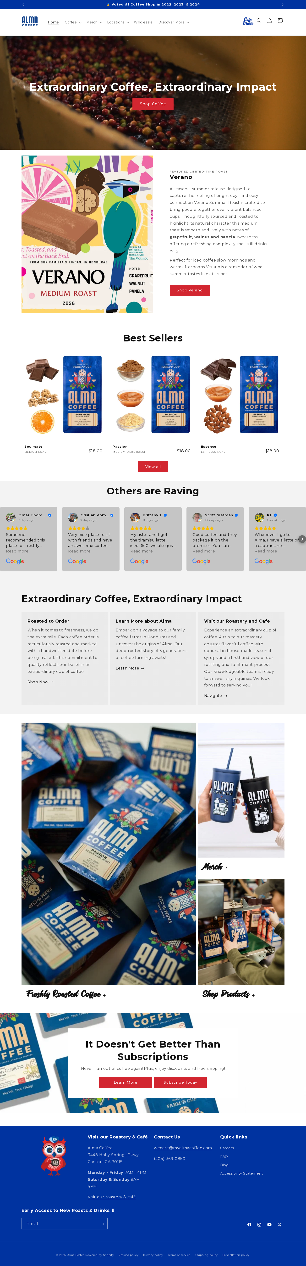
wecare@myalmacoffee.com (183, 1148)
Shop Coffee (153, 104)
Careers (227, 1148)
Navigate (213, 695)
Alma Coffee (76, 1255)
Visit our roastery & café (112, 1197)
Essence (208, 446)
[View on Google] (11, 517)
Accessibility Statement (241, 1173)
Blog (224, 1165)
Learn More (127, 668)
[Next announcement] (283, 4)
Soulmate (33, 446)
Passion (120, 446)
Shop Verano (190, 290)
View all (153, 466)
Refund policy (128, 1254)
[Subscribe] (102, 1224)
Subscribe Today (180, 1082)
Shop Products (226, 993)
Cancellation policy (236, 1254)
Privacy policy (153, 1254)
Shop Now (38, 682)
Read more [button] (17, 551)
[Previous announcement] (23, 4)
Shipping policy (206, 1254)
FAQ (224, 1156)
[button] (72, 22)
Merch (213, 866)
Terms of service (179, 1254)
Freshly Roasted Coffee (63, 993)
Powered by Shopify (99, 1255)
